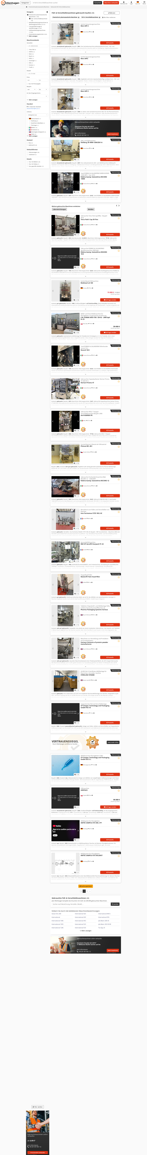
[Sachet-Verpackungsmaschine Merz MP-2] (65, 33)
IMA (31, 63)
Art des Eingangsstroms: (34, 93)
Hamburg (34, 121)
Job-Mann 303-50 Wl (104, 924)
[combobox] (37, 114)
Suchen (98, 3)
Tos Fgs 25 (101, 928)
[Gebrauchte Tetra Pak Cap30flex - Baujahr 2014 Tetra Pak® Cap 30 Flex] (65, 225)
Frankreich (35, 130)
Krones (32, 65)
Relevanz (112, 13)
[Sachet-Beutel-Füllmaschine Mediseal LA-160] (65, 290)
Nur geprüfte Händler (36, 166)
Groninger (32, 60)
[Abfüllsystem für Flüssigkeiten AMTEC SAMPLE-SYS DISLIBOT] (65, 863)
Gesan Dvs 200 (56, 914)
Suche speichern (86, 886)
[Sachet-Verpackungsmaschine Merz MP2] (65, 66)
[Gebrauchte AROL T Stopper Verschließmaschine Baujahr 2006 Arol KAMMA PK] (65, 421)
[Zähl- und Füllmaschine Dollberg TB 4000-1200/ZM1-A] (65, 150)
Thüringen (35, 125)
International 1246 (57, 928)
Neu (31, 143)
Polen (33, 134)
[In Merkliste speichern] (119, 26)
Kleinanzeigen (34, 152)
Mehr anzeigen (86, 931)
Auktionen (32, 154)
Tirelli (31, 67)
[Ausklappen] (85, 52)
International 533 (80, 928)
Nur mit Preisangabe (34, 84)
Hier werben (38, 1107)
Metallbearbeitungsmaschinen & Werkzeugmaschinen (38, 23)
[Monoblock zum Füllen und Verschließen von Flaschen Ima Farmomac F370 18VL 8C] (65, 519)
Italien (34, 127)
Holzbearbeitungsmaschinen (37, 31)
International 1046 (57, 921)
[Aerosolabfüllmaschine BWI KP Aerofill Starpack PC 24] (65, 552)
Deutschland (33, 108)
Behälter (91, 209)
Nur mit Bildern (34, 162)
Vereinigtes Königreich (38, 132)
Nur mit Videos (34, 164)
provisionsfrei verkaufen (37, 1152)
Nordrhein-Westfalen (38, 123)
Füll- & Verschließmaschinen (39, 19)
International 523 (80, 924)
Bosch (31, 56)
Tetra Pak (32, 49)
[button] (144, 2)
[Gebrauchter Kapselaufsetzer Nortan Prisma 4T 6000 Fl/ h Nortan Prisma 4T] (65, 388)
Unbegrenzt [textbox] (32, 115)
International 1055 (57, 924)
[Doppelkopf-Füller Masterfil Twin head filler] (65, 584)
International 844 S (104, 914)
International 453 (80, 921)
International (56, 917)
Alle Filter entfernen (109, 17)
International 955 (103, 917)
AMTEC (32, 52)
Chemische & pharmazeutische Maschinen (38, 15)
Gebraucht (33, 145)
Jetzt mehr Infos (113, 742)
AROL (31, 58)
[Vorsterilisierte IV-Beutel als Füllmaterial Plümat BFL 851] (65, 454)
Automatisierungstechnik (38, 34)
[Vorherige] (53, 34)
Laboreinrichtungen (59, 209)
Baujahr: (29, 86)
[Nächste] (78, 34)
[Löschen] (78, 17)
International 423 (80, 914)
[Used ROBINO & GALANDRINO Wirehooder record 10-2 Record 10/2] (65, 356)
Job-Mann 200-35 (103, 921)
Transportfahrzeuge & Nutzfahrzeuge (35, 27)
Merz (31, 54)
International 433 (80, 917)
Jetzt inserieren (113, 134)
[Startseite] (26, 7)
